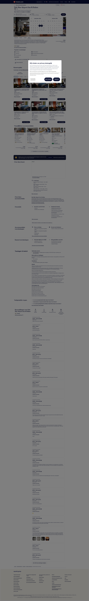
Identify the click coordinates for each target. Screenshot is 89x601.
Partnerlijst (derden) (33, 75)
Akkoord (56, 79)
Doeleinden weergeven (32, 79)
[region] (45, 71)
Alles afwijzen (48, 79)
